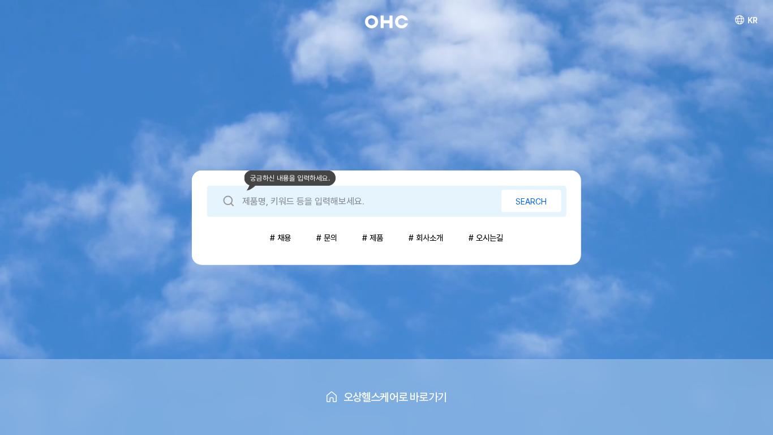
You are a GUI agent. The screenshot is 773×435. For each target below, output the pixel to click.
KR (753, 20)
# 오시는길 (486, 237)
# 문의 (326, 237)
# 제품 (372, 237)
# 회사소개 (426, 237)
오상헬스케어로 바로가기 (395, 397)
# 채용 (280, 237)
